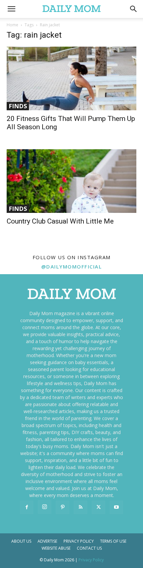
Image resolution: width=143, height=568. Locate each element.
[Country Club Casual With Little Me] (71, 181)
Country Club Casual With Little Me (60, 221)
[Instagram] (44, 507)
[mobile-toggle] (11, 9)
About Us (21, 541)
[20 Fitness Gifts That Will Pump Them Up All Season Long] (71, 78)
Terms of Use (113, 541)
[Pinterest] (62, 507)
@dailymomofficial (71, 266)
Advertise (47, 541)
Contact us (89, 548)
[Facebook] (26, 507)
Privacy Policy (79, 541)
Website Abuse (56, 548)
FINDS (18, 106)
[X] (98, 507)
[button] (133, 9)
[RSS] (80, 507)
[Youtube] (116, 507)
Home (12, 25)
